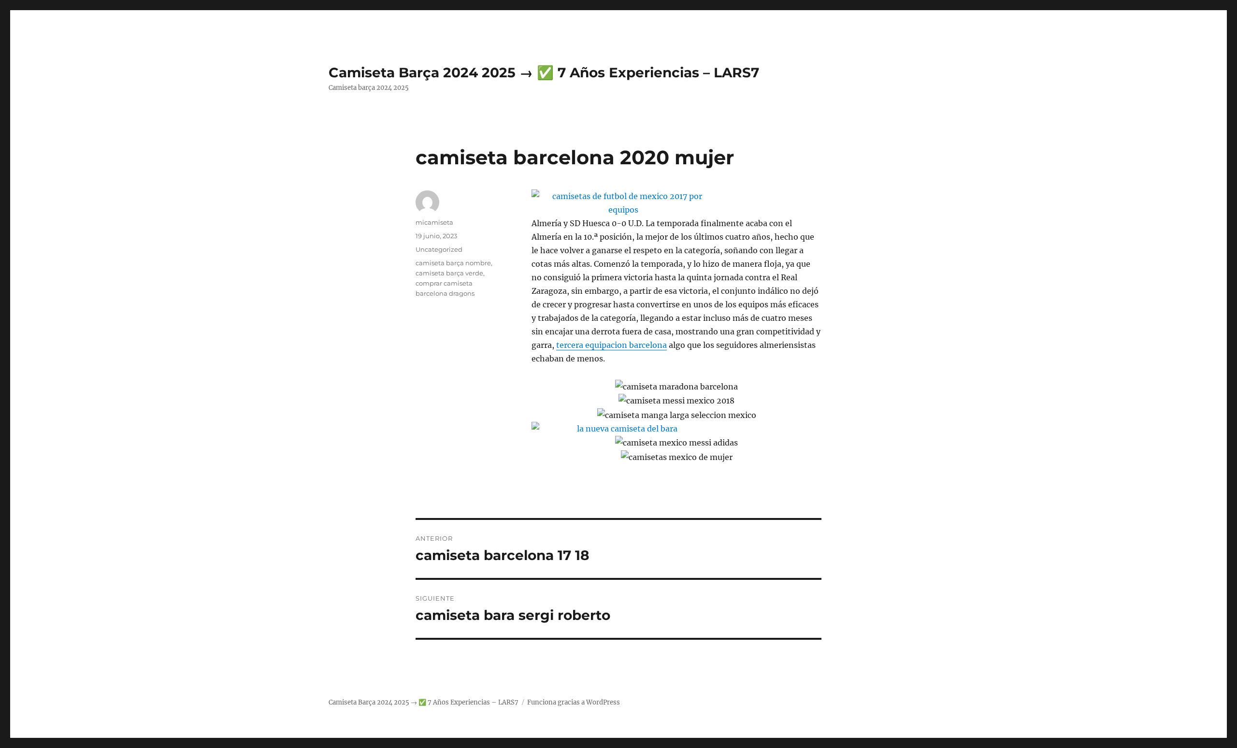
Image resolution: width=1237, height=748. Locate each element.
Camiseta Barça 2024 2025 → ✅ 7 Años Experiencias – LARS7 (544, 72)
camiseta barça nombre (453, 263)
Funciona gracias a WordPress (573, 702)
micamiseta (434, 222)
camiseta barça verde (449, 273)
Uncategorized (439, 249)
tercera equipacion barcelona (611, 345)
